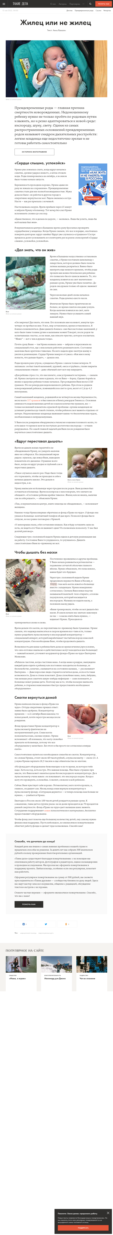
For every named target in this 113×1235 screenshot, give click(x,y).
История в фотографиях (34, 152)
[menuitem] (4, 4)
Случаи (98, 10)
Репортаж (107, 10)
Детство (70, 10)
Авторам (63, 3)
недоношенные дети (46, 933)
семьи (47, 810)
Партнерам (74, 3)
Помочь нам (103, 4)
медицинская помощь (28, 933)
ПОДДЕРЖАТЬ (83, 1228)
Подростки (84, 975)
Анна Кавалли (59, 30)
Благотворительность (52, 975)
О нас (53, 3)
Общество (13, 975)
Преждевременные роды (84, 10)
